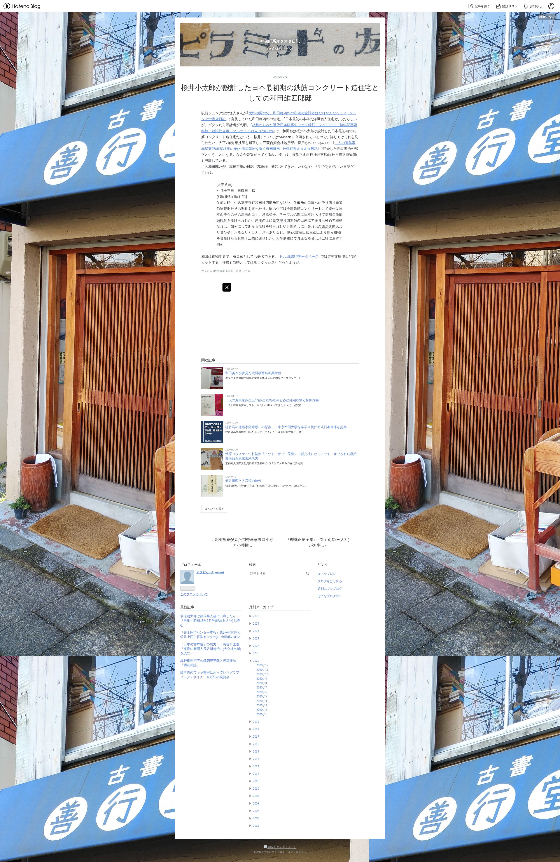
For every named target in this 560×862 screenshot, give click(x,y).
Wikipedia (285, 137)
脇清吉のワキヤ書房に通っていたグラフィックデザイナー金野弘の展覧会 (209, 674)
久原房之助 (327, 226)
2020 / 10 (262, 674)
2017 (256, 737)
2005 (256, 826)
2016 (256, 744)
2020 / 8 (261, 683)
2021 (256, 653)
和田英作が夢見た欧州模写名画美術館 (253, 373)
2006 (256, 818)
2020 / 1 (261, 714)
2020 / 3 (261, 705)
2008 (256, 803)
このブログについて (194, 594)
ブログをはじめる (330, 581)
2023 (256, 638)
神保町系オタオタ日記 (280, 41)
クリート (219, 137)
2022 (256, 646)
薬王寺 (246, 202)
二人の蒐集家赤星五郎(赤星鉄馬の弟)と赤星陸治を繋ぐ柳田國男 (272, 400)
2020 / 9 (261, 679)
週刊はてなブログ (330, 589)
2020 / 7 (261, 687)
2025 (256, 624)
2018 (256, 729)
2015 (256, 751)
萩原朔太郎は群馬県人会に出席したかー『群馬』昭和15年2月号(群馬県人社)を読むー (210, 620)
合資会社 (277, 143)
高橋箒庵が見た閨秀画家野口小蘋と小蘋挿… (242, 542)
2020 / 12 (262, 665)
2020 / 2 (261, 710)
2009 (256, 796)
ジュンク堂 (217, 113)
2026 (256, 616)
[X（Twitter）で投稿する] (226, 287)
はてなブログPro (329, 596)
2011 (256, 781)
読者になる (547, 17)
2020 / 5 (261, 696)
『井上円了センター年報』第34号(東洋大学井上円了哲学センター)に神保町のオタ (210, 634)
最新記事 (187, 607)
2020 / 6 (261, 692)
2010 (256, 789)
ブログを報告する (296, 852)
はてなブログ (327, 574)
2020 (256, 661)
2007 (256, 811)
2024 (256, 631)
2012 (256, 774)
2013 (256, 766)
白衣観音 (280, 220)
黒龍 (258, 220)
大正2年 (225, 143)
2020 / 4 (261, 701)
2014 (256, 759)
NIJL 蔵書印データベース (299, 256)
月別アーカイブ (261, 607)
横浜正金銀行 (302, 154)
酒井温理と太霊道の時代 (243, 481)
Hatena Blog (275, 852)
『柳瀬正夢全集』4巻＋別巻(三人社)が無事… (317, 542)
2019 (256, 722)
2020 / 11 (262, 670)
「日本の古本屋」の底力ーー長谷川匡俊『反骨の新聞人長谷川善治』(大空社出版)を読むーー (210, 648)
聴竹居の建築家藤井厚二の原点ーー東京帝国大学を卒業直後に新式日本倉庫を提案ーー (289, 427)
